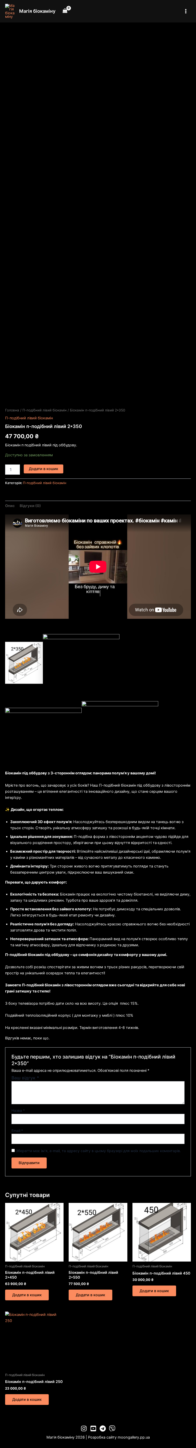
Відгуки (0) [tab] (30, 505)
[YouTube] (93, 1428)
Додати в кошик (43, 469)
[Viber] (112, 1428)
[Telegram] (103, 1428)
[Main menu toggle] (186, 11)
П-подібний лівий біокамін (44, 410)
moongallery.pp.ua (134, 1437)
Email (17, 1130)
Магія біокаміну (37, 11)
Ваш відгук (25, 1077)
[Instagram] (84, 1428)
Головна (12, 410)
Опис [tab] (10, 505)
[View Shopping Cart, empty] (65, 11)
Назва (18, 1110)
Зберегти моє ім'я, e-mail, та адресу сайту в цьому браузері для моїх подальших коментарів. (98, 1151)
